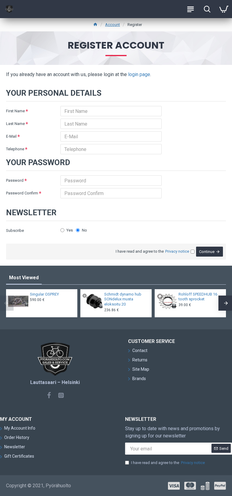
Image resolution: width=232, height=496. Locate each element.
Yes (69, 230)
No (84, 230)
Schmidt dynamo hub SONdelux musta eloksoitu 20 (122, 299)
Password (15, 180)
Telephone (15, 149)
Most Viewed (24, 277)
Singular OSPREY (44, 294)
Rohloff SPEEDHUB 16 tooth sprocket (198, 297)
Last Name (15, 123)
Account (112, 24)
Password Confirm (22, 193)
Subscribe (15, 230)
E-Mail (11, 136)
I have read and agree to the (168, 462)
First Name (15, 111)
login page (139, 74)
